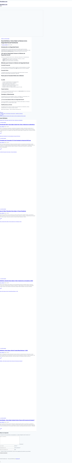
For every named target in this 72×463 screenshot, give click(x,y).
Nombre (15, 445)
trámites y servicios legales (5, 38)
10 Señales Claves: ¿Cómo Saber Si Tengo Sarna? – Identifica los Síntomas (11, 113)
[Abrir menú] (1, 6)
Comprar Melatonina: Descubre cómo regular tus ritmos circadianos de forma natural (13, 115)
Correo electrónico (17, 447)
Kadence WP (18, 458)
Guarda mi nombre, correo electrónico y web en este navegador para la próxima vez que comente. (16, 451)
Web (15, 449)
